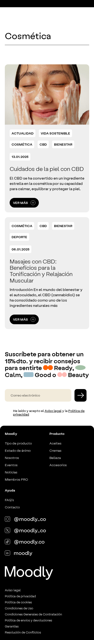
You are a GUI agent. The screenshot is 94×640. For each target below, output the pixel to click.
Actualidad (23, 133)
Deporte (19, 237)
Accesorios (58, 465)
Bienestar (63, 144)
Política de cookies (18, 602)
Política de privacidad (20, 596)
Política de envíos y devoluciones (28, 620)
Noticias (11, 472)
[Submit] (80, 395)
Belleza (55, 457)
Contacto (12, 507)
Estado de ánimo (18, 450)
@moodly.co (29, 541)
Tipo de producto (18, 443)
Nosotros (12, 457)
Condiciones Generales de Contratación (33, 614)
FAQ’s (9, 500)
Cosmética (22, 144)
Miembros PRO (16, 479)
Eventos (11, 465)
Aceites (55, 443)
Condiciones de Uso (19, 608)
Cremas (55, 450)
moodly (23, 552)
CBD (43, 144)
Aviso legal (53, 410)
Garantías (12, 626)
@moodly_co (30, 518)
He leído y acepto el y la (49, 412)
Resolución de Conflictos (23, 632)
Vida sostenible (55, 133)
